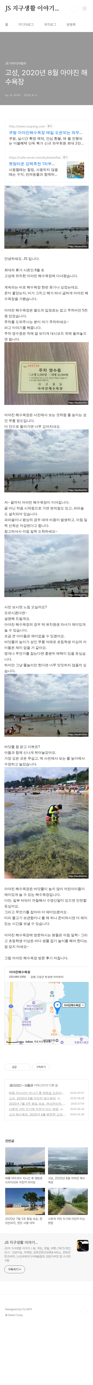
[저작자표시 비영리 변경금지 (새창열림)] (55, 1067)
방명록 (71, 25)
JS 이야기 (15, 1085)
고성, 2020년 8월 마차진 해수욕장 (32, 1098)
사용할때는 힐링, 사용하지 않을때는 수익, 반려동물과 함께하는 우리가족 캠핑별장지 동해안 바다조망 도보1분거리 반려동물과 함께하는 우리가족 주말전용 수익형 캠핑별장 (33, 172)
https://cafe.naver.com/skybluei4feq (35, 157)
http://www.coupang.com (27, 126)
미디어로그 (26, 25)
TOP (84, 1311)
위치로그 (50, 25)
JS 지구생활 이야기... (32, 9)
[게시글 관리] (26, 1067)
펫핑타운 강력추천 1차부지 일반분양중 (32, 163)
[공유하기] (20, 1067)
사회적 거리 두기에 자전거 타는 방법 (34, 1109)
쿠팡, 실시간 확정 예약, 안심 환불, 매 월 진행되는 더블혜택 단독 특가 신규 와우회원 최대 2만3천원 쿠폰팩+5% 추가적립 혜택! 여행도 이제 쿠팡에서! (46, 141)
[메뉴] (84, 8)
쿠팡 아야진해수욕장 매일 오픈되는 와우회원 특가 (46, 132)
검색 (75, 8)
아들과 (28, 1085)
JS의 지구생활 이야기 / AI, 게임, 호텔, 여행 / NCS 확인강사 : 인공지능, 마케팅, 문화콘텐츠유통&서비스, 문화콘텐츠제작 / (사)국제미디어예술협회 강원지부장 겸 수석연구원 (37, 1254)
